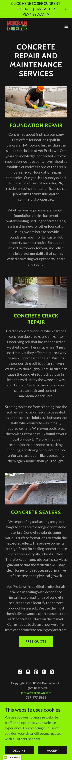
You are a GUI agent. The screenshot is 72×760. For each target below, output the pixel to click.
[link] (17, 26)
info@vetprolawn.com (36, 692)
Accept (53, 750)
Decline (19, 750)
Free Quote (36, 641)
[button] (66, 26)
